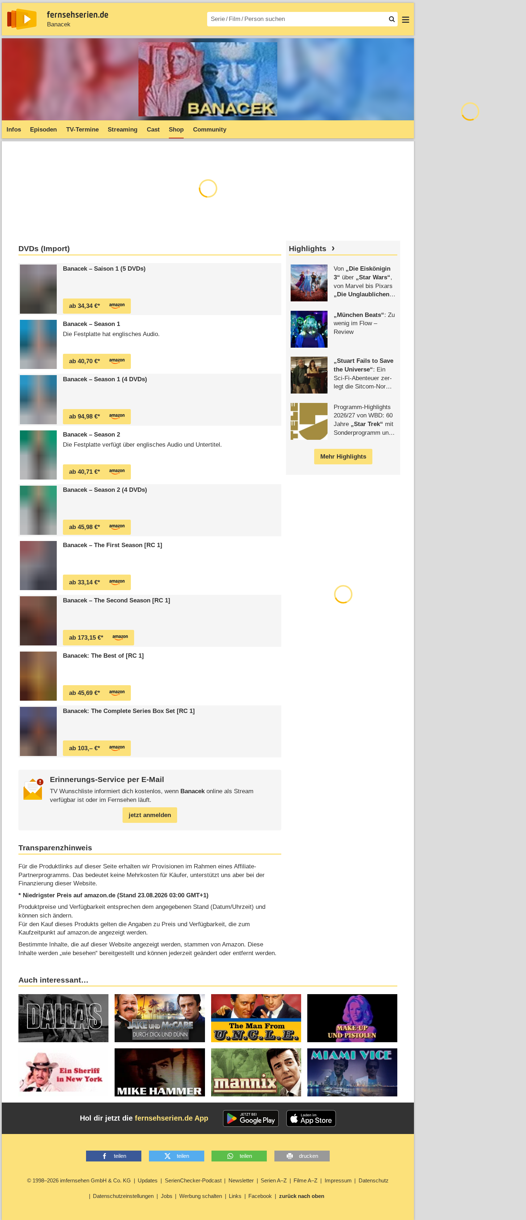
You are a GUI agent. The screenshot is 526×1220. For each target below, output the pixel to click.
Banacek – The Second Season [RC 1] (116, 600)
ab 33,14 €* (84, 582)
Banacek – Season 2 (91, 434)
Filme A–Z (305, 1180)
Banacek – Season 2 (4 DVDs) (105, 489)
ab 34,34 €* (84, 305)
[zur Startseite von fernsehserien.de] (22, 19)
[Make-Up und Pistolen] (352, 1018)
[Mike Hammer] (160, 1072)
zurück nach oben (301, 1196)
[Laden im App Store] (311, 1118)
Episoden (43, 129)
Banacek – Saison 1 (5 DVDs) (104, 268)
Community (209, 129)
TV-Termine (82, 129)
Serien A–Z (274, 1180)
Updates (148, 1180)
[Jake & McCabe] (160, 1018)
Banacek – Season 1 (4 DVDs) (105, 379)
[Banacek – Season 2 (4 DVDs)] (38, 510)
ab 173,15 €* (86, 637)
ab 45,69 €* (84, 693)
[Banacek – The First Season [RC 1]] (38, 565)
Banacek (58, 24)
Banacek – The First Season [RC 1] (112, 545)
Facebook (260, 1196)
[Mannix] (256, 1072)
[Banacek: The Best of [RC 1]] (38, 676)
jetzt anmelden (150, 815)
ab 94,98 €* (84, 416)
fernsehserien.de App (171, 1118)
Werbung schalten (200, 1196)
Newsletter (241, 1180)
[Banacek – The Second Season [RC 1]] (38, 620)
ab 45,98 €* (84, 527)
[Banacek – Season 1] (38, 344)
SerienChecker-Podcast (193, 1180)
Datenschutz (374, 1180)
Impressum (338, 1180)
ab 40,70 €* (84, 361)
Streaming (122, 129)
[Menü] (405, 19)
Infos (14, 129)
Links (235, 1196)
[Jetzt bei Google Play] (251, 1118)
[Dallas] (63, 1018)
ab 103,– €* (84, 748)
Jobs (166, 1196)
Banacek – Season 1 (91, 324)
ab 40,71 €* (84, 471)
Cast (153, 129)
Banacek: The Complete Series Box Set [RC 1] (129, 711)
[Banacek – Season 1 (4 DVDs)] (38, 399)
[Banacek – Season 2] (38, 455)
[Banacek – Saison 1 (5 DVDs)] (38, 289)
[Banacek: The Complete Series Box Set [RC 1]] (38, 731)
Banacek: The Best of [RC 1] (103, 655)
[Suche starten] (391, 19)
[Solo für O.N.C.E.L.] (256, 1018)
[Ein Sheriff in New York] (63, 1072)
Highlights (307, 248)
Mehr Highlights (343, 456)
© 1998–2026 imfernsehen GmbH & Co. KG (79, 1180)
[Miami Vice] (352, 1072)
